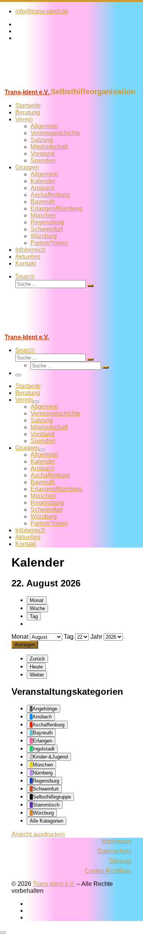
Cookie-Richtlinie (108, 871)
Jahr (96, 636)
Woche (37, 608)
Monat (36, 600)
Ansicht (38, 834)
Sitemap (120, 861)
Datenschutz (115, 851)
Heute (36, 667)
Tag (34, 616)
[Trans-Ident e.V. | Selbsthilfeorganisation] (47, 84)
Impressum (117, 841)
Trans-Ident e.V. (54, 884)
